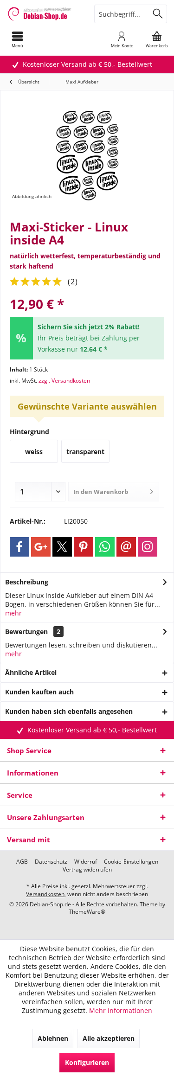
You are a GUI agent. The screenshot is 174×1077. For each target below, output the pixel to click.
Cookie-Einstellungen (131, 861)
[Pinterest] (83, 547)
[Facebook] (19, 547)
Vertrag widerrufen (87, 869)
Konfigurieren (87, 1062)
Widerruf (85, 861)
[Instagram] (147, 547)
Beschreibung (26, 581)
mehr (13, 613)
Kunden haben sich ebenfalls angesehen (69, 711)
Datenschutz (51, 861)
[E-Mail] (126, 547)
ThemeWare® (87, 912)
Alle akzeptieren (109, 1038)
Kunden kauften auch (39, 691)
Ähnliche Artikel (31, 672)
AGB (22, 861)
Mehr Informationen (120, 1010)
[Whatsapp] (105, 547)
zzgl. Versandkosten (64, 381)
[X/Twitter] (62, 547)
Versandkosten (45, 894)
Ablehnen (53, 1038)
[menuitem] (17, 39)
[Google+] (41, 547)
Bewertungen (26, 631)
